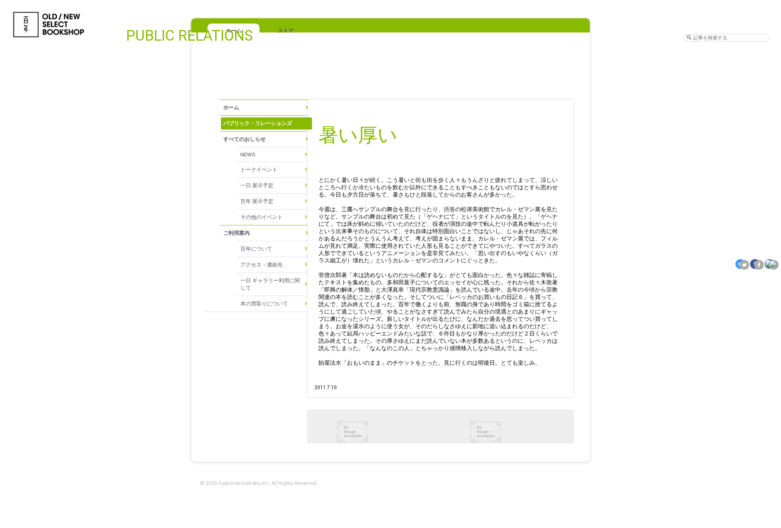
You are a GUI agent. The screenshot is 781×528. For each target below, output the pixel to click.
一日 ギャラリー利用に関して (270, 284)
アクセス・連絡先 (261, 265)
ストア (286, 31)
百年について (256, 249)
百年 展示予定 (256, 201)
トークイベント (258, 170)
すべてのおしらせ (244, 139)
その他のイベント (261, 217)
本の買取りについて (264, 304)
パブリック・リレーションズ (257, 123)
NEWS (247, 154)
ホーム (231, 107)
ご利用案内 (236, 233)
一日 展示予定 (256, 185)
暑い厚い (358, 135)
